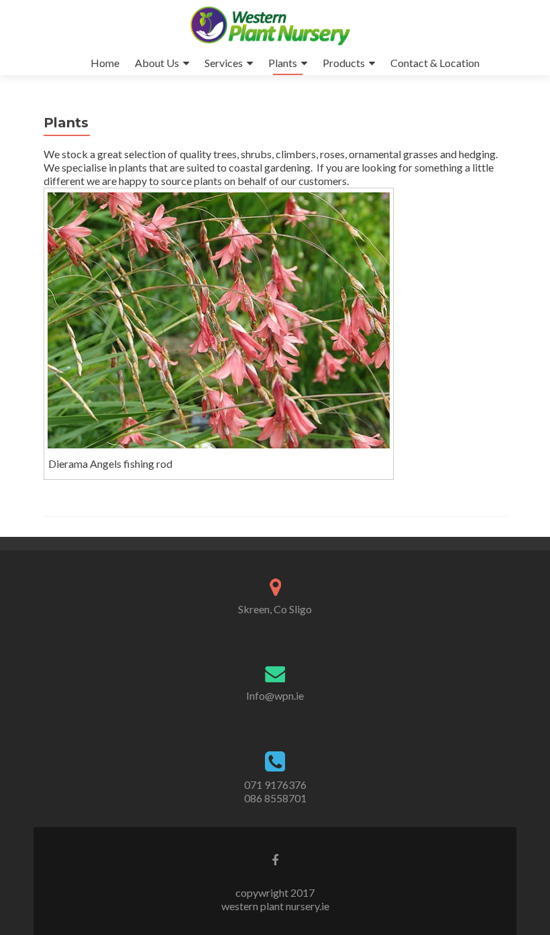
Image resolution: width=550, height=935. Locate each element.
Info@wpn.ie (275, 695)
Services (224, 62)
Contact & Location (435, 62)
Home (105, 62)
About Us (157, 62)
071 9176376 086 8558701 (275, 791)
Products (344, 62)
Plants (282, 62)
